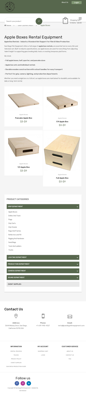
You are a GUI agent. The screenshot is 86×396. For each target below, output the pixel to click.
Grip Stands (12, 227)
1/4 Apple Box (62, 122)
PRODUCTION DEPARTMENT (19, 264)
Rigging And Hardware (16, 239)
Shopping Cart (43, 351)
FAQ (70, 359)
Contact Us (70, 355)
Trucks (10, 250)
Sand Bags (12, 242)
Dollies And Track (14, 216)
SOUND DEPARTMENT (16, 277)
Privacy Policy (16, 359)
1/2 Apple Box (24, 167)
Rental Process (16, 351)
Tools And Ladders (14, 246)
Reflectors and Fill (14, 235)
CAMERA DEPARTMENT (17, 271)
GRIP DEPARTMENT (25, 25)
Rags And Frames (14, 231)
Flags (10, 219)
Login (76, 2)
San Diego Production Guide (16, 366)
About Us (65, 2)
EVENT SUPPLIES (14, 284)
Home (8, 25)
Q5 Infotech (22, 390)
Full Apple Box (62, 178)
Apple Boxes (12, 212)
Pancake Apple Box (23, 118)
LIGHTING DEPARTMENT (17, 257)
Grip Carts (12, 223)
